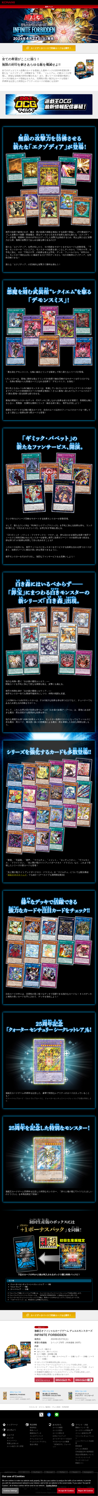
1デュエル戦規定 (81, 1449)
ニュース (10, 1435)
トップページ (12, 1425)
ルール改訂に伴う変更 (15, 1446)
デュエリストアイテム (38, 1442)
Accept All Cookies (66, 1491)
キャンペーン (12, 1441)
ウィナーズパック (82, 1460)
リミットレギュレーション (84, 1437)
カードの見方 (58, 1430)
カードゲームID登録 (82, 1430)
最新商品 (33, 1427)
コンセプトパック (36, 1436)
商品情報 (33, 1425)
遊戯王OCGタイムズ (17, 875)
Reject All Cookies (85, 1491)
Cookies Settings (10, 1491)
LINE (57, 1415)
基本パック (34, 1430)
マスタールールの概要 (61, 1442)
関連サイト (79, 1463)
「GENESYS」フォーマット (62, 1445)
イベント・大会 (81, 1425)
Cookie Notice (51, 1486)
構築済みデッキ (35, 1433)
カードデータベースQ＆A (62, 1439)
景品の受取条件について (84, 1455)
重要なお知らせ (13, 1443)
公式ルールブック (59, 1436)
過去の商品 (34, 1444)
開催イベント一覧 (82, 1427)
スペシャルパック (36, 1439)
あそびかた (57, 1425)
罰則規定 (78, 1446)
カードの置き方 (58, 1433)
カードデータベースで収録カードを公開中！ (51, 48)
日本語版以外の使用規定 (84, 1452)
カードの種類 (58, 1427)
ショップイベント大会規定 (84, 1442)
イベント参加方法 (82, 1433)
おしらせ (10, 1438)
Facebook (49, 1415)
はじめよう (11, 1430)
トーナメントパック (82, 1457)
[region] (49, 1484)
